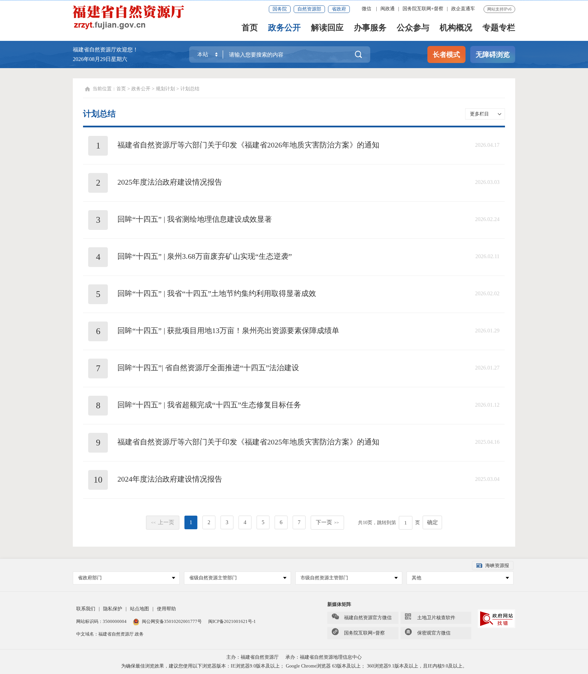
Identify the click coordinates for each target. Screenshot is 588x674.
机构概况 (456, 28)
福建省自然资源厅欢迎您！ (105, 49)
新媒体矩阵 (339, 604)
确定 (432, 522)
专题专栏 (499, 28)
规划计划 (165, 88)
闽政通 (387, 8)
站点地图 (139, 608)
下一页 (327, 522)
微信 (366, 8)
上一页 (162, 522)
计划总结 (189, 88)
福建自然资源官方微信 (368, 617)
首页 (250, 28)
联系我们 (85, 608)
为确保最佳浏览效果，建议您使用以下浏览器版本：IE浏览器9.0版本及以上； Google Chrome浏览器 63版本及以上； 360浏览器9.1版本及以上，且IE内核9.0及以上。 (294, 666)
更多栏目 (479, 113)
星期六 (119, 59)
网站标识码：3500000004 (102, 621)
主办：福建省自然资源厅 (252, 657)
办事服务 (370, 28)
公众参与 (413, 28)
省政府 (339, 9)
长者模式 (446, 54)
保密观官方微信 (434, 633)
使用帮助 (166, 608)
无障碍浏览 (493, 54)
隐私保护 (112, 608)
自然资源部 (309, 9)
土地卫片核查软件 (436, 617)
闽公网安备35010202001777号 (172, 621)
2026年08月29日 (92, 59)
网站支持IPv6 (499, 9)
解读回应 (327, 28)
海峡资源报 (497, 565)
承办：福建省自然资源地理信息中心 (323, 657)
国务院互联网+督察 (423, 8)
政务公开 (284, 28)
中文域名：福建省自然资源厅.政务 (110, 634)
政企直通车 (463, 8)
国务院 (280, 9)
